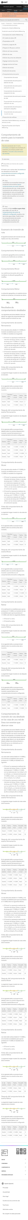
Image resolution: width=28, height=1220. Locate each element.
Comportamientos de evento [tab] (11, 74)
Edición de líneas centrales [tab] (10, 51)
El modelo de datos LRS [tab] (9, 38)
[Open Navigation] (26, 2)
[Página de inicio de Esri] (4, 2)
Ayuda (15, 10)
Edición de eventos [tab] (8, 67)
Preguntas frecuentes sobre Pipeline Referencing (11, 126)
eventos (22, 169)
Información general (8, 6)
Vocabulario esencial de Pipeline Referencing (13, 31)
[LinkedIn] (24, 1149)
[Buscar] (22, 2)
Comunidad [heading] (4, 1163)
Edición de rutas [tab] (7, 54)
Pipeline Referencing (18, 23)
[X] (21, 1149)
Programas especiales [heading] (7, 1174)
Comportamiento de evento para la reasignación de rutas (12, 92)
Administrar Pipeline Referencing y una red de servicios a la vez (13, 121)
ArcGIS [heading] (3, 1159)
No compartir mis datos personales (11, 1213)
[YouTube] (24, 1152)
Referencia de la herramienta (23, 10)
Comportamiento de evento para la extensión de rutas (12, 81)
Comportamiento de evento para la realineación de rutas (12, 87)
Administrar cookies (8, 1209)
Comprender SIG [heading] (6, 1167)
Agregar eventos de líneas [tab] (10, 64)
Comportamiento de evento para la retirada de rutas (15, 97)
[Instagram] (21, 1152)
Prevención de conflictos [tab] (9, 117)
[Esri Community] (17, 1152)
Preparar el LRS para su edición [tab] (11, 48)
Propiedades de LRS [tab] (8, 41)
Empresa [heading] (4, 1171)
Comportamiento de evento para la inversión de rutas (12, 113)
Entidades (19, 6)
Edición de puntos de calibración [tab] (12, 57)
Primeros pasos (9, 10)
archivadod (5, 147)
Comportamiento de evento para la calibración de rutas (12, 102)
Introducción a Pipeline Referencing (11, 28)
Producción (9, 23)
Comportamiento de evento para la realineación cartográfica (12, 107)
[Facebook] (17, 1149)
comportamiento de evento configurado (12, 173)
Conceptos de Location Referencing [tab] (13, 34)
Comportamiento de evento (11, 77)
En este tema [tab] (5, 159)
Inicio (3, 10)
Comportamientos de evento (10, 25)
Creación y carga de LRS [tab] (9, 44)
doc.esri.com (12, 16)
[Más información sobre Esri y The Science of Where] (5, 1153)
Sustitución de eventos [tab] (9, 71)
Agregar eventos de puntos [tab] (10, 61)
